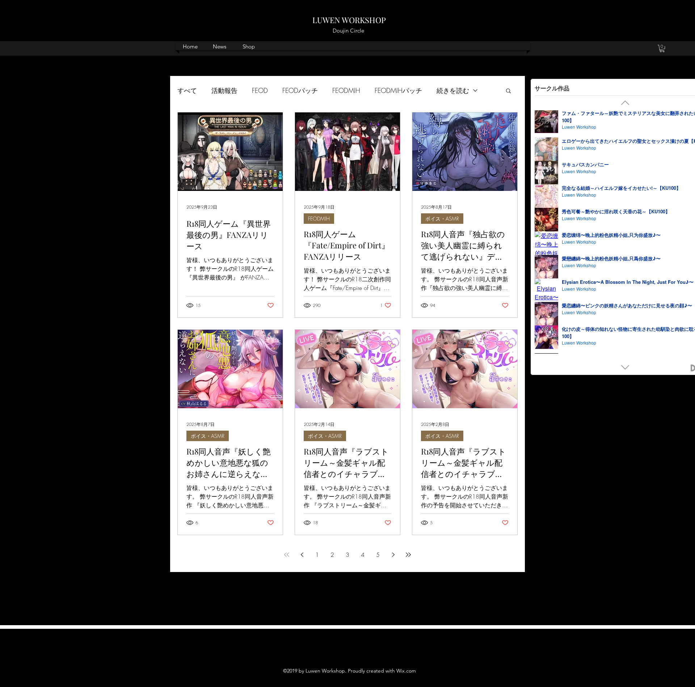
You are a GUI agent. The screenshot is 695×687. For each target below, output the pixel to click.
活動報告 (224, 90)
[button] (662, 48)
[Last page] (408, 554)
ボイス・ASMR (442, 218)
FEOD (260, 90)
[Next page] (393, 554)
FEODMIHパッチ (398, 90)
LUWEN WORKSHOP (349, 19)
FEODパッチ (300, 90)
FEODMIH (346, 90)
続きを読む (453, 90)
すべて (187, 90)
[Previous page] (301, 554)
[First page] (286, 554)
